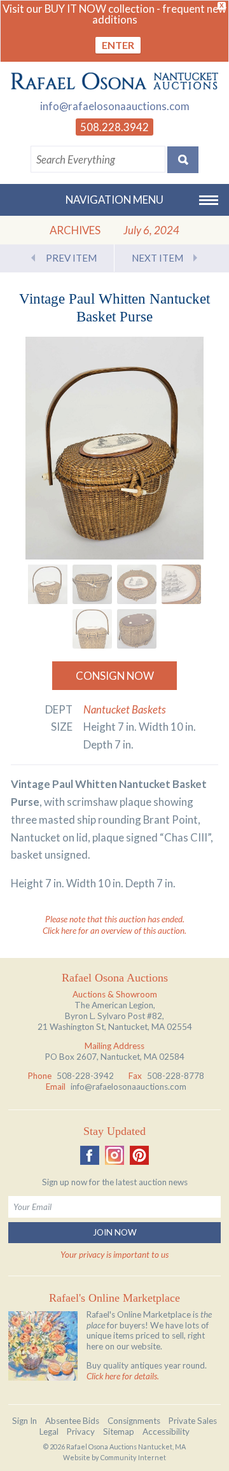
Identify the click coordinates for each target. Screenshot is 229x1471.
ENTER (118, 45)
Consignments (134, 1421)
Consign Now (115, 675)
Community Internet (133, 1457)
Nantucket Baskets (124, 709)
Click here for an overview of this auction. (114, 931)
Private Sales (193, 1421)
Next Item (157, 258)
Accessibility (166, 1431)
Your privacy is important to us (114, 1254)
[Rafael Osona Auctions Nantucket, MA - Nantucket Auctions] (114, 81)
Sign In (24, 1421)
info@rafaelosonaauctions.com (115, 106)
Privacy (81, 1431)
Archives (75, 230)
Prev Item (71, 258)
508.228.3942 (114, 127)
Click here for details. (123, 1376)
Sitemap (118, 1431)
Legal (49, 1431)
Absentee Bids (72, 1421)
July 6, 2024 (151, 230)
